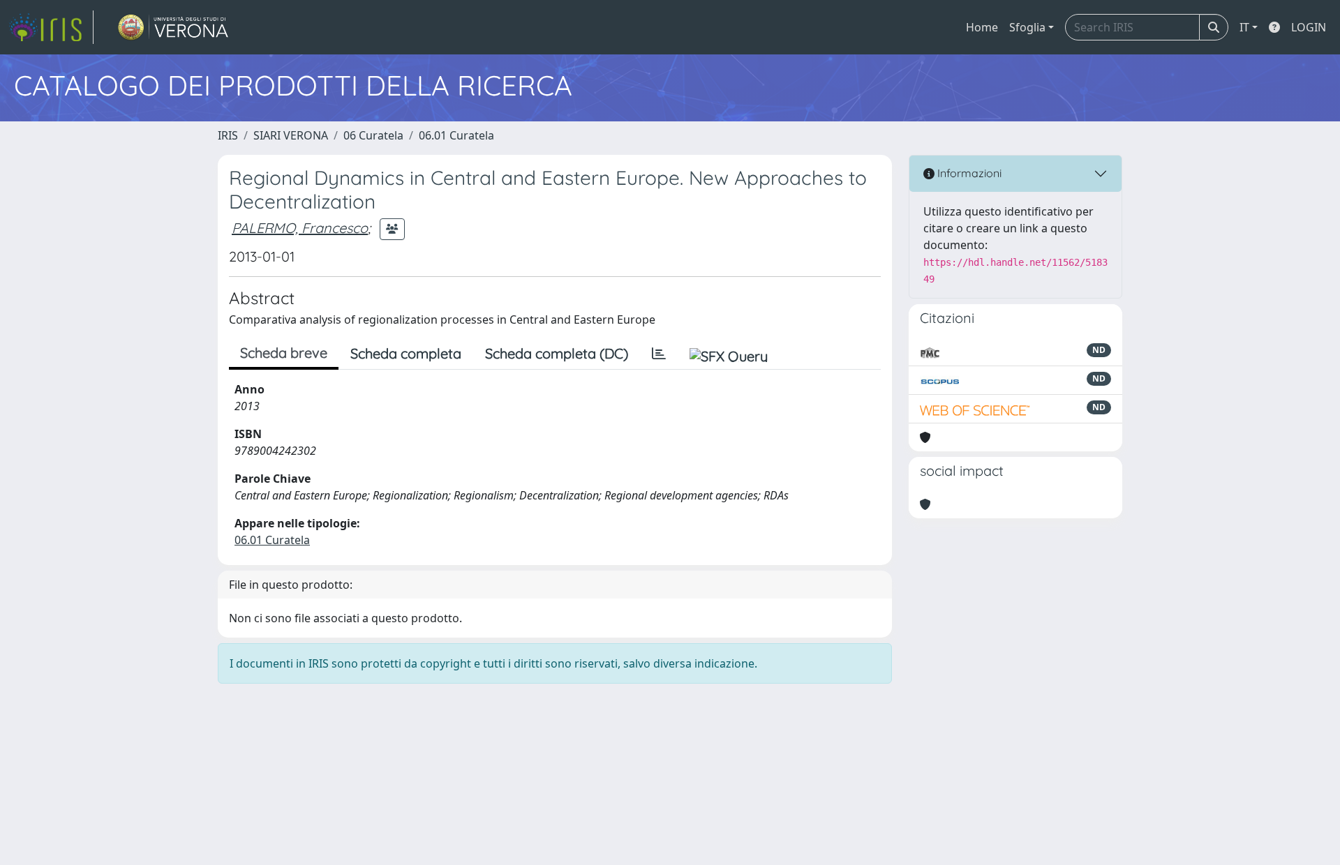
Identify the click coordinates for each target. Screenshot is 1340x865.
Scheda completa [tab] (405, 353)
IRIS (228, 135)
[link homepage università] (173, 27)
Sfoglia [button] (1027, 27)
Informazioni (968, 173)
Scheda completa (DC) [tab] (556, 353)
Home (982, 27)
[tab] (659, 353)
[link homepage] (51, 27)
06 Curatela (373, 135)
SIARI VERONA (290, 135)
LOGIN (1308, 27)
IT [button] (1244, 27)
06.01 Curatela (456, 135)
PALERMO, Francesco (300, 227)
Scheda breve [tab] (283, 352)
